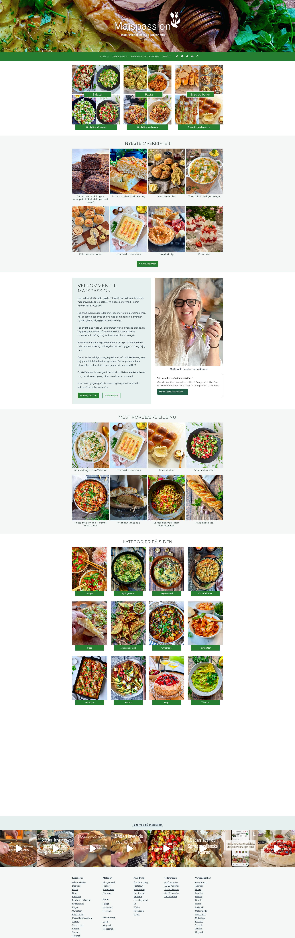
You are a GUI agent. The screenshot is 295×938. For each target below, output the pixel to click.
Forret (106, 903)
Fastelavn (138, 885)
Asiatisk (199, 885)
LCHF (105, 921)
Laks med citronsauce (129, 254)
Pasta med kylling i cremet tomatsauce (90, 524)
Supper (89, 593)
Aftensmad (108, 889)
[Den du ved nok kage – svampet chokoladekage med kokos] (90, 171)
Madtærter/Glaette (81, 900)
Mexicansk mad (128, 647)
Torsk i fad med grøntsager (204, 196)
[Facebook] (177, 56)
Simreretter (77, 925)
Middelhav (200, 918)
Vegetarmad (167, 593)
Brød (74, 893)
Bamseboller (166, 470)
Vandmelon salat (204, 470)
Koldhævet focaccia (128, 522)
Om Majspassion (88, 395)
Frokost (106, 885)
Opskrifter (118, 56)
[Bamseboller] (166, 445)
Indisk (198, 903)
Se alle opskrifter (147, 263)
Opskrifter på (93, 127)
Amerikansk (201, 882)
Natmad (107, 893)
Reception (139, 910)
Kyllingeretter (128, 593)
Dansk (198, 889)
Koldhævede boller (90, 254)
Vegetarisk (108, 928)
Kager (167, 702)
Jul (135, 903)
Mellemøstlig (201, 910)
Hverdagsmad (141, 900)
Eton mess (204, 254)
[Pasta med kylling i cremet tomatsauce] (90, 497)
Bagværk (76, 885)
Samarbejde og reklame (145, 56)
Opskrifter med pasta (147, 127)
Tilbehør (205, 702)
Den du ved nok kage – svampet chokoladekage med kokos (90, 199)
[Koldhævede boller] (90, 229)
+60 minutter (170, 896)
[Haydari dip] (166, 229)
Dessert (107, 911)
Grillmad (138, 896)
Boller (75, 889)
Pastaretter (205, 647)
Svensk (198, 925)
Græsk (198, 900)
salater (103, 127)
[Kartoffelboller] (166, 171)
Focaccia (76, 896)
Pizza (89, 647)
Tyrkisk (198, 928)
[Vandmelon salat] (204, 445)
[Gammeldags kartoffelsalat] (90, 445)
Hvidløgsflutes (204, 522)
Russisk (199, 921)
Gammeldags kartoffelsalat (90, 470)
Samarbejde (111, 395)
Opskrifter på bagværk (199, 127)
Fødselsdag (139, 889)
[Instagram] (182, 56)
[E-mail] (192, 56)
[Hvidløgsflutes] (204, 497)
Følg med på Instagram (147, 824)
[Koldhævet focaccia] (128, 497)
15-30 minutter (171, 885)
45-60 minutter (171, 893)
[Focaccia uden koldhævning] (128, 171)
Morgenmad (109, 882)
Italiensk (199, 907)
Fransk (198, 896)
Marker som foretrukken (172, 391)
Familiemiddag (141, 882)
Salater (128, 702)
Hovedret (107, 907)
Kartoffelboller (166, 196)
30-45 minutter (171, 889)
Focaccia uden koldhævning (128, 196)
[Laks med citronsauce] (128, 229)
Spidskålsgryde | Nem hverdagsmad (166, 524)
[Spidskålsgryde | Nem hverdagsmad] (166, 497)
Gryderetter (166, 647)
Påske (137, 907)
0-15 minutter (171, 882)
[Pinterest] (187, 56)
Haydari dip (166, 254)
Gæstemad (139, 893)
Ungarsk (199, 932)
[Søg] (198, 56)
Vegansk (107, 925)
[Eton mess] (204, 229)
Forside (104, 56)
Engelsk (199, 893)
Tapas (137, 914)
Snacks (75, 928)
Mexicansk (200, 914)
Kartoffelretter (205, 593)
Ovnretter (89, 702)
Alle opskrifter (79, 882)
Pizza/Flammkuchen (82, 918)
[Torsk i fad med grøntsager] (204, 171)
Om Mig (166, 56)
